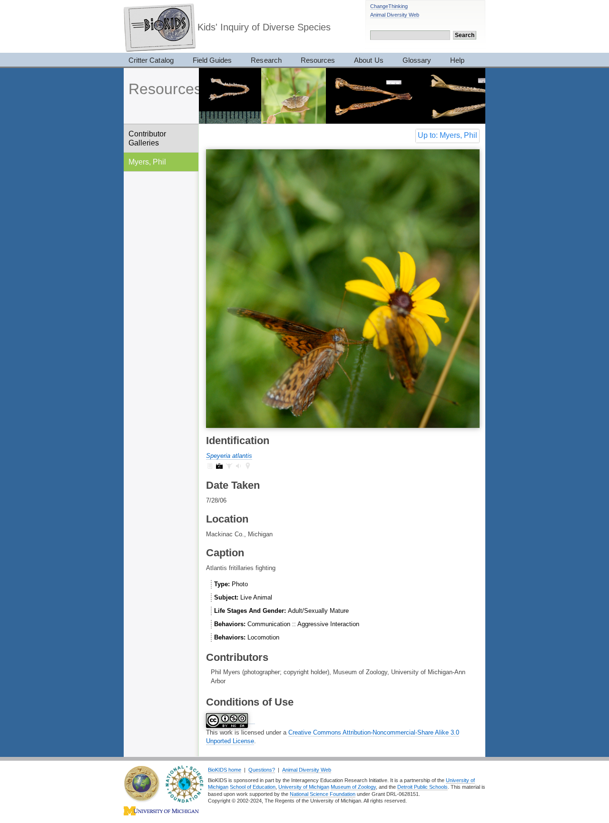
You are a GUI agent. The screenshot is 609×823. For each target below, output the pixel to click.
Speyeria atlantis (229, 455)
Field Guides (212, 60)
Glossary (417, 60)
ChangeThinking (389, 6)
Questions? (261, 770)
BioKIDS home (224, 770)
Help (457, 60)
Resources (318, 60)
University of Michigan (303, 787)
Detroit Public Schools (422, 787)
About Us (368, 60)
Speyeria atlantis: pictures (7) (219, 466)
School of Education (252, 787)
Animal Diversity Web (394, 15)
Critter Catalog (151, 60)
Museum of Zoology (353, 787)
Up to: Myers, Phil (447, 135)
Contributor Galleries (147, 138)
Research (266, 60)
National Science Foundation (322, 794)
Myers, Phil (147, 161)
